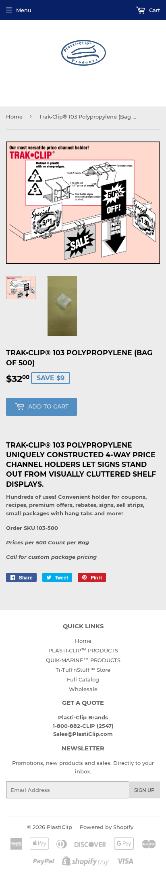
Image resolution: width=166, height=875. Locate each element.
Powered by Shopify (106, 827)
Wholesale (83, 689)
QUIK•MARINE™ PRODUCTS (83, 660)
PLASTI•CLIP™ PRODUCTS (83, 650)
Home (14, 116)
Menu (23, 10)
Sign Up (144, 790)
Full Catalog (83, 679)
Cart (153, 10)
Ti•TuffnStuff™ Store (83, 670)
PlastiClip (59, 827)
